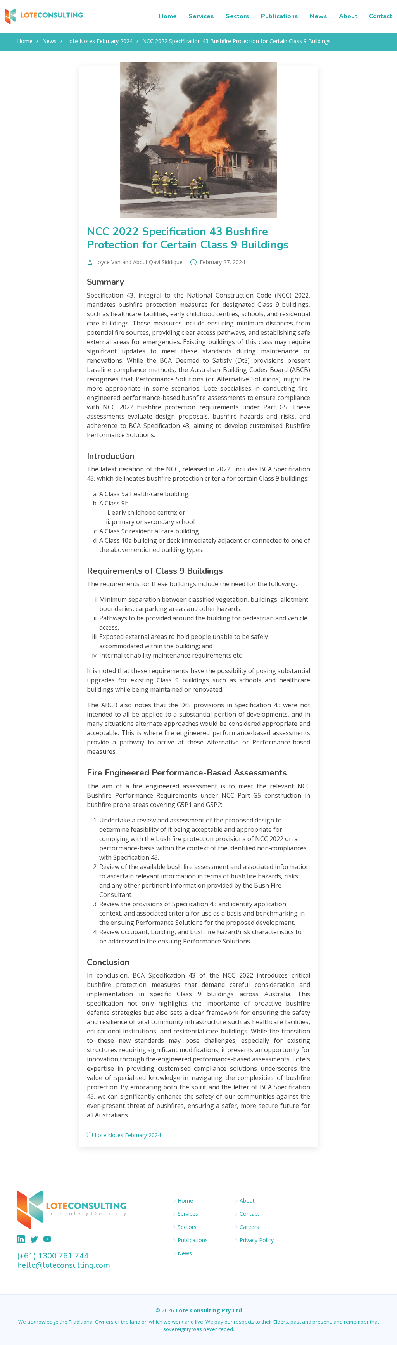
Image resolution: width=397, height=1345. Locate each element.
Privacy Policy (257, 1240)
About (348, 16)
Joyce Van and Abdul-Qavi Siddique (139, 262)
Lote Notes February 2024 (99, 41)
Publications (279, 16)
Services (201, 16)
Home (168, 16)
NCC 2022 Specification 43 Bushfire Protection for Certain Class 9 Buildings (188, 238)
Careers (249, 1227)
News (318, 16)
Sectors (237, 16)
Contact (380, 16)
